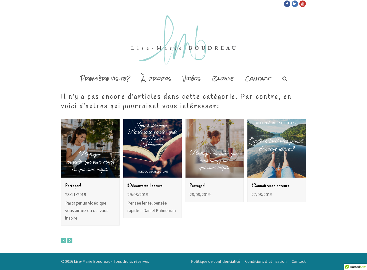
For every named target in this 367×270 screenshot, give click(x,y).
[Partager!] (90, 148)
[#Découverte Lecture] (152, 148)
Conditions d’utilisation (266, 261)
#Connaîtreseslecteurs (270, 185)
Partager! (73, 185)
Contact (299, 261)
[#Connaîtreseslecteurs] (276, 148)
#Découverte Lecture (145, 185)
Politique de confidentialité (215, 261)
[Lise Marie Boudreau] (183, 39)
